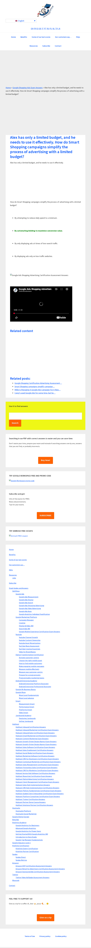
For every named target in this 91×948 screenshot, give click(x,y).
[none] (21, 20)
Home (8, 87)
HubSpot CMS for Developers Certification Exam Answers (37, 759)
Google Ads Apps (25, 611)
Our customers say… (17, 565)
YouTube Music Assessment (29, 646)
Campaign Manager (26, 620)
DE (40, 28)
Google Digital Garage (20, 817)
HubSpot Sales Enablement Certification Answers (34, 750)
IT (43, 28)
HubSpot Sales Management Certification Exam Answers (37, 765)
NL (53, 28)
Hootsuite (16, 808)
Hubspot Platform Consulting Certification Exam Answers (38, 796)
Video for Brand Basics (27, 652)
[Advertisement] (45, 70)
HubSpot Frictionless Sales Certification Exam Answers (36, 767)
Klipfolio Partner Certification (27, 851)
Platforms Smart (25, 710)
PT (45, 28)
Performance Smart (26, 707)
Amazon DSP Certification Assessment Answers (34, 866)
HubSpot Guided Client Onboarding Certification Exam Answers (40, 793)
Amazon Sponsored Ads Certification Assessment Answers (38, 872)
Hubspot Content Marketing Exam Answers (32, 738)
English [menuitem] (21, 20)
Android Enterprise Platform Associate (33, 684)
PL (51, 28)
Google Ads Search (26, 603)
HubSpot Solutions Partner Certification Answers (34, 805)
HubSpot (15, 724)
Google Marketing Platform (26, 617)
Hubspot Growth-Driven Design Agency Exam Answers (36, 741)
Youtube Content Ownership (29, 640)
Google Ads (20, 594)
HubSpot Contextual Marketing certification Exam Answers (38, 762)
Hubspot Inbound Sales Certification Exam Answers (35, 733)
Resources (13, 575)
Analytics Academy (19, 822)
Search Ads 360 (24, 629)
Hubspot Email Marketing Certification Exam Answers (36, 736)
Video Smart (23, 712)
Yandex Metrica (21, 860)
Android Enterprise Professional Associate (35, 686)
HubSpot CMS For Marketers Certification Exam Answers (37, 770)
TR (56, 28)
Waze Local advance (26, 698)
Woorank (15, 880)
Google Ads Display (26, 600)
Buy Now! (45, 460)
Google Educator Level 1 (21, 843)
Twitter (15, 874)
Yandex (14, 854)
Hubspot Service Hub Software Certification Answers (35, 773)
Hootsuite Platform (23, 811)
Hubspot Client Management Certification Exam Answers (37, 782)
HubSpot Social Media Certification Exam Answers (34, 753)
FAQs (11, 570)
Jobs (14, 578)
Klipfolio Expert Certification (27, 848)
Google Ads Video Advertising (30, 608)
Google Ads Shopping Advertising (31, 605)
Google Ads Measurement (28, 597)
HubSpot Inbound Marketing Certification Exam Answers (37, 730)
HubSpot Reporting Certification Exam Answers (34, 776)
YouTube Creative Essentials (29, 649)
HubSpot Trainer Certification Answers (30, 799)
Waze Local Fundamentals (29, 695)
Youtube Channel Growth (28, 637)
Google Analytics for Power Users (28, 831)
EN (32, 28)
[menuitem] (21, 20)
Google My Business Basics (26, 689)
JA (59, 28)
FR (35, 28)
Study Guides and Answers (18, 588)
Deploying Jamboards (27, 718)
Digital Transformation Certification (30, 655)
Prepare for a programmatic (30, 675)
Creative (22, 623)
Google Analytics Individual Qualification (34, 614)
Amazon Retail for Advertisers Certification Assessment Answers (40, 869)
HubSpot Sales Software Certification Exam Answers (35, 747)
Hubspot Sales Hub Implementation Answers (33, 785)
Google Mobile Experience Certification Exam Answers (39, 631)
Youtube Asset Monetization (29, 643)
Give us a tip (45, 918)
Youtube (19, 634)
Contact (12, 885)
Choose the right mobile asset (30, 660)
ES (37, 28)
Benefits (12, 554)
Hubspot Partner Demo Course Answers (31, 802)
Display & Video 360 (26, 626)
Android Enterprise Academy (26, 681)
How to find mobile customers (30, 663)
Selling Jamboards (26, 721)
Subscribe (12, 583)
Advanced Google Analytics (26, 828)
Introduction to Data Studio (26, 837)
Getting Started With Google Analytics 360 (32, 834)
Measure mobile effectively (29, 669)
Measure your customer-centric (31, 672)
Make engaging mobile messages (31, 666)
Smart (18, 701)
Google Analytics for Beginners (27, 825)
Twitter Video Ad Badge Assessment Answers (32, 877)
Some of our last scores (18, 560)
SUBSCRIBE (45, 515)
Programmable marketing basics (31, 678)
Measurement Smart (27, 704)
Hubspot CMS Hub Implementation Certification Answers (37, 788)
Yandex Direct (21, 857)
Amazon (15, 863)
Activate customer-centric (29, 657)
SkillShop (16, 591)
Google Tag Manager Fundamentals (29, 840)
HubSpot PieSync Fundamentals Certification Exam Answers (38, 791)
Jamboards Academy (23, 715)
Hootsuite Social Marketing (26, 814)
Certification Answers (45, 10)
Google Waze (21, 692)
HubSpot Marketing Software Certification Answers (35, 756)
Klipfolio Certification (20, 846)
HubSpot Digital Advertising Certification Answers (35, 779)
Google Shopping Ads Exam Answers (28, 87)
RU (48, 28)
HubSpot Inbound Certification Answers (31, 727)
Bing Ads (15, 819)
